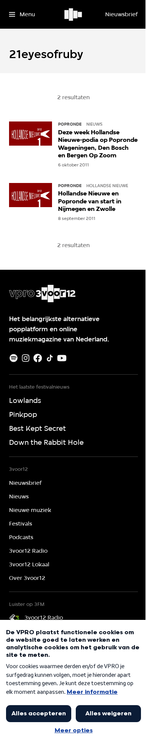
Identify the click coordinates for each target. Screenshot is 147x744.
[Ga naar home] (73, 14)
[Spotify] (13, 358)
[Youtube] (61, 358)
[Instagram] (25, 358)
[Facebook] (37, 358)
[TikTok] (49, 358)
